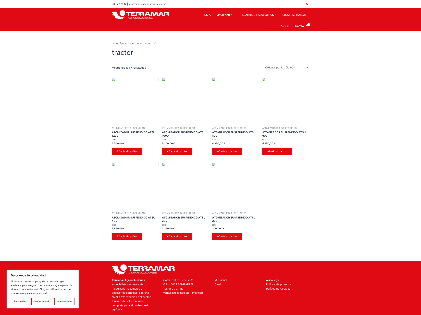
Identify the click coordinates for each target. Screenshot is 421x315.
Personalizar (20, 301)
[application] (233, 15)
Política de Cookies (278, 288)
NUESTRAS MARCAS (294, 14)
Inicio (115, 43)
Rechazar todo (42, 301)
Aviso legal (273, 280)
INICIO (207, 14)
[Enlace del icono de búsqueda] (307, 4)
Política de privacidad (279, 284)
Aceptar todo (64, 301)
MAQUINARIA (224, 14)
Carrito (219, 284)
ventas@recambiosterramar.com (183, 292)
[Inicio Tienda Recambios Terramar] (159, 269)
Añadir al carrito (127, 151)
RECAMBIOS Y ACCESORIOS (257, 14)
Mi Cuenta (221, 280)
